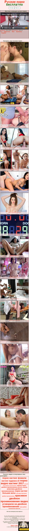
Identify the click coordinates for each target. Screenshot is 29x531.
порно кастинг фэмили (14, 478)
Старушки (3, 32)
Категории (12, 7)
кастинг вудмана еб (10, 481)
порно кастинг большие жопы (15, 492)
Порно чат (17, 7)
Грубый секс (7, 31)
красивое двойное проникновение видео (14, 498)
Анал (13, 31)
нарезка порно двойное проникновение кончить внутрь (14, 486)
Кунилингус (19, 31)
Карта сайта (14, 525)
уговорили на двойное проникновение (14, 505)
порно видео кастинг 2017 (14, 482)
